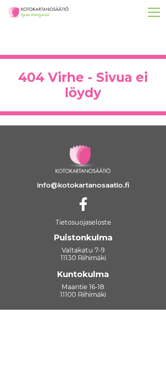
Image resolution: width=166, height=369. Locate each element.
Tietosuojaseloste (83, 222)
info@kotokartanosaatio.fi (83, 185)
